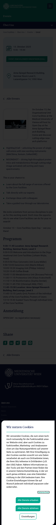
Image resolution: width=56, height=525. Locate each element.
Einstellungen (28, 516)
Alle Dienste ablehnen (28, 508)
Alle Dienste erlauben (28, 500)
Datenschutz (43, 492)
